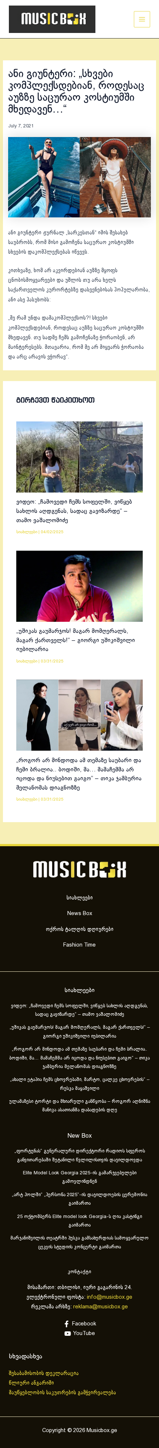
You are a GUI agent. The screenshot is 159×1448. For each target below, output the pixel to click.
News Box (79, 913)
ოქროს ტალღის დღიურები (80, 929)
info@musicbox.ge (109, 1297)
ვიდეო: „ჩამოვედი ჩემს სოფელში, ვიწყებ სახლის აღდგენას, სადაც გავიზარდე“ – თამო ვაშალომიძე (74, 511)
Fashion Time (79, 945)
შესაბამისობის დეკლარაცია (44, 1373)
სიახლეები (26, 532)
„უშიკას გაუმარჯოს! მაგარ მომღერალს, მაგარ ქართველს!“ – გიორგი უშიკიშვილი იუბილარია (75, 640)
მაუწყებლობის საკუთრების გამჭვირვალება (62, 1392)
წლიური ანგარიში (32, 1383)
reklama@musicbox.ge (100, 1306)
